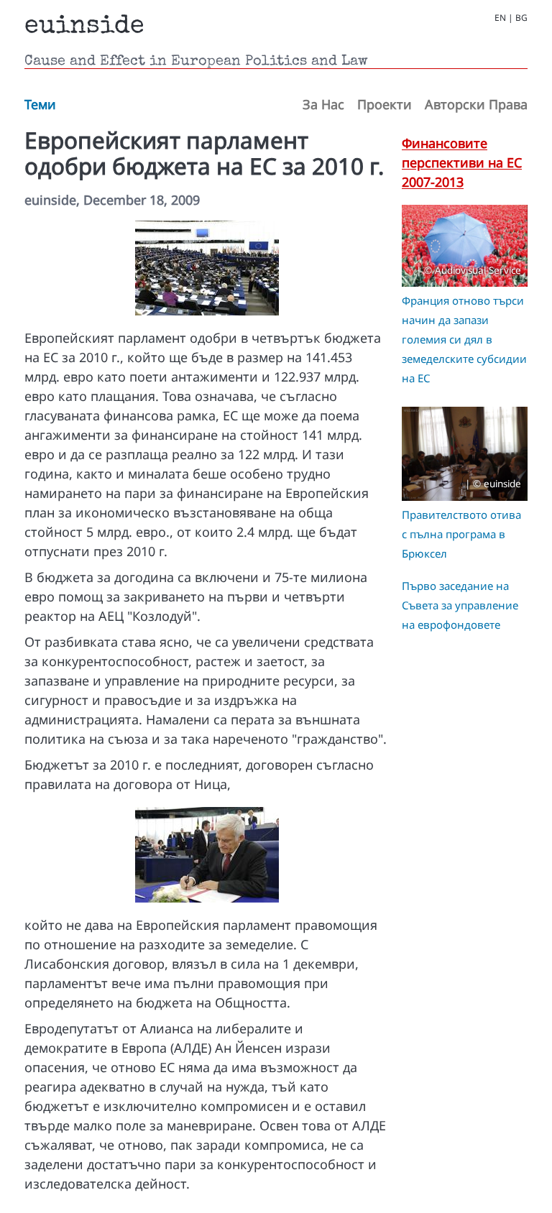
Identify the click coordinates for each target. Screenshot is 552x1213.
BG (521, 18)
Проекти (384, 104)
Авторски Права (476, 104)
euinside (84, 27)
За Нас (323, 104)
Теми (40, 104)
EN (500, 18)
